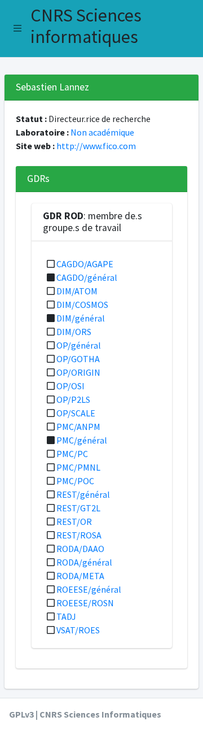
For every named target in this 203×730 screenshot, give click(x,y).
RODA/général (84, 562)
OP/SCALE (75, 413)
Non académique (102, 132)
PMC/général (81, 440)
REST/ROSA (79, 535)
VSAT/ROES (78, 630)
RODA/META (80, 575)
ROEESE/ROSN (85, 603)
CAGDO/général (86, 277)
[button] (17, 28)
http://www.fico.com (96, 145)
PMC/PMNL (78, 467)
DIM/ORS (73, 331)
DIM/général (80, 318)
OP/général (78, 345)
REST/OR (74, 521)
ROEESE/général (88, 589)
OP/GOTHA (78, 358)
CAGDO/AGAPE (84, 264)
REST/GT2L (78, 508)
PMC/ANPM (78, 426)
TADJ (66, 616)
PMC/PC (72, 453)
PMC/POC (75, 480)
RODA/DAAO (80, 548)
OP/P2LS (73, 399)
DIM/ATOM (77, 291)
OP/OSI (70, 386)
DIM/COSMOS (82, 304)
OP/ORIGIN (78, 372)
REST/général (83, 494)
